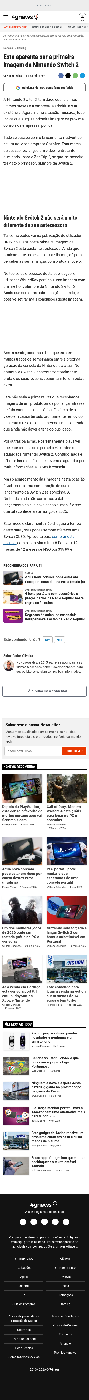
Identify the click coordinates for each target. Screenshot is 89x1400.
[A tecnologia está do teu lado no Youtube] (44, 1222)
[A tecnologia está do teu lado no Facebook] (23, 1222)
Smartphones (24, 1258)
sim (47, 639)
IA (23, 1295)
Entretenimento (65, 1267)
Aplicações (24, 1267)
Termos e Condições (65, 1316)
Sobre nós (24, 1330)
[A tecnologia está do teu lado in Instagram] (33, 1222)
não (59, 639)
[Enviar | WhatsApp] (75, 75)
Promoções (65, 1295)
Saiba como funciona (15, 39)
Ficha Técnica (24, 1348)
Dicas (65, 1286)
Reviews (65, 1277)
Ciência (65, 1258)
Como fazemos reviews (24, 1357)
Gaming (65, 1304)
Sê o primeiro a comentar (46, 691)
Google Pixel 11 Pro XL (47, 27)
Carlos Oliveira (12, 76)
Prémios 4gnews (65, 1352)
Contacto (65, 1334)
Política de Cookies (65, 1325)
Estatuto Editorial (24, 1339)
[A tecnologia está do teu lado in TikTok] (55, 1222)
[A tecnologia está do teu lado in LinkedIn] (66, 1222)
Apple (24, 1277)
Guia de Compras (23, 1304)
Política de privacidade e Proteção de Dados (24, 1318)
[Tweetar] (68, 75)
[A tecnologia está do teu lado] (26, 17)
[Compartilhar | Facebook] (61, 75)
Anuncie (65, 1343)
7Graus (54, 1369)
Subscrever (74, 751)
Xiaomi (24, 1286)
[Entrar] (82, 17)
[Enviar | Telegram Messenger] (82, 75)
